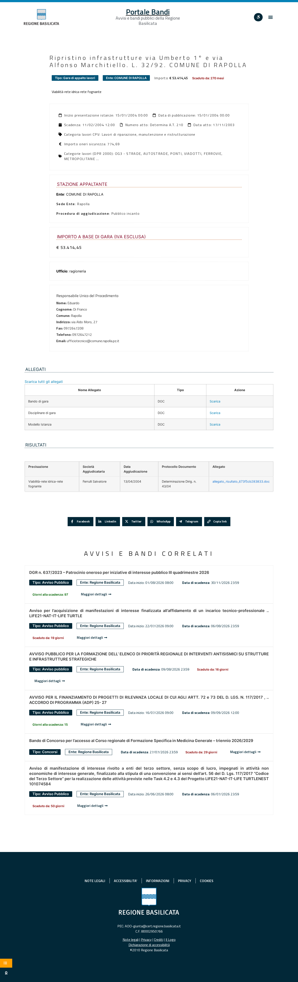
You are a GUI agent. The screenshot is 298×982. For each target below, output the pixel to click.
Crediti (158, 939)
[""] (258, 17)
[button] (270, 17)
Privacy (146, 939)
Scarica (215, 401)
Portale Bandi (148, 12)
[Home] (41, 17)
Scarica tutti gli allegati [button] (44, 381)
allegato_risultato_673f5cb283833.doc (241, 481)
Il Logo (171, 939)
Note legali (131, 939)
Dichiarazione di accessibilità (149, 944)
